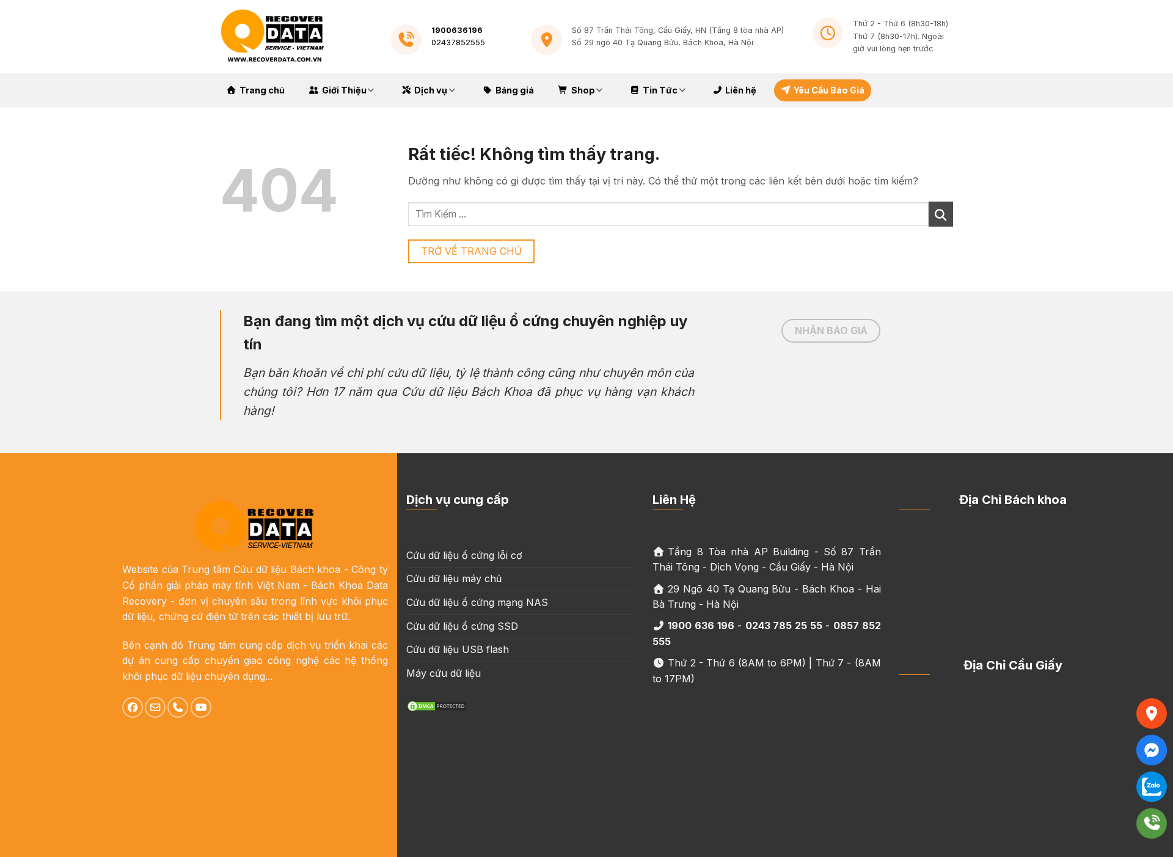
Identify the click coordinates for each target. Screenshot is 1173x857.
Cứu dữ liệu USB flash (457, 649)
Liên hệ (740, 90)
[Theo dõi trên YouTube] (201, 707)
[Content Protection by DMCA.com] (436, 705)
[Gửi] (941, 214)
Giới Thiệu (344, 90)
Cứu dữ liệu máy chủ (454, 578)
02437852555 (458, 42)
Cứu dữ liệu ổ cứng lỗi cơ (464, 555)
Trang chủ (262, 90)
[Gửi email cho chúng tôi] (155, 707)
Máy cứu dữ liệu (443, 673)
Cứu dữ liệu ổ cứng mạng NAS (477, 602)
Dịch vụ (430, 90)
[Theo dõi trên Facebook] (132, 707)
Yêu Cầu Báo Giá (829, 90)
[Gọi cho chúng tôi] (177, 707)
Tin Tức (660, 90)
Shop (583, 90)
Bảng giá (514, 90)
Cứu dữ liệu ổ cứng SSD (462, 626)
